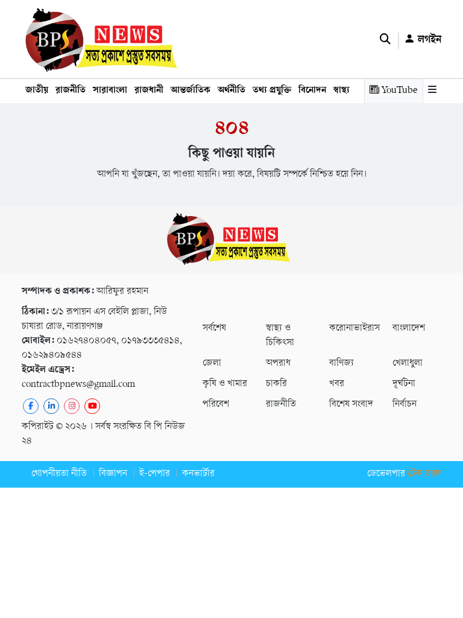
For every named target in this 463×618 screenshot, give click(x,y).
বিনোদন (312, 91)
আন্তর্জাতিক (190, 91)
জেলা (212, 363)
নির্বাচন (404, 405)
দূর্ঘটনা (403, 384)
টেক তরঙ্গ (424, 474)
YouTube (398, 91)
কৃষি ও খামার (225, 384)
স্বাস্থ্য (341, 91)
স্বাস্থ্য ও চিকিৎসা (280, 335)
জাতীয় (36, 91)
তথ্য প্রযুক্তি (272, 91)
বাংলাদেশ (408, 328)
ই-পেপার (154, 474)
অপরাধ (278, 363)
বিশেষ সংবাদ (351, 405)
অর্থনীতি (231, 91)
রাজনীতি (70, 91)
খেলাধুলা (407, 363)
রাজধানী (148, 91)
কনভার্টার (198, 474)
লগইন (428, 40)
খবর (336, 384)
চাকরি (276, 384)
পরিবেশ (216, 405)
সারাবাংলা (110, 91)
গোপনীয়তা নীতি (59, 474)
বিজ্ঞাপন (113, 474)
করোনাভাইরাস (353, 328)
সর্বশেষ (214, 328)
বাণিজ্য (341, 363)
